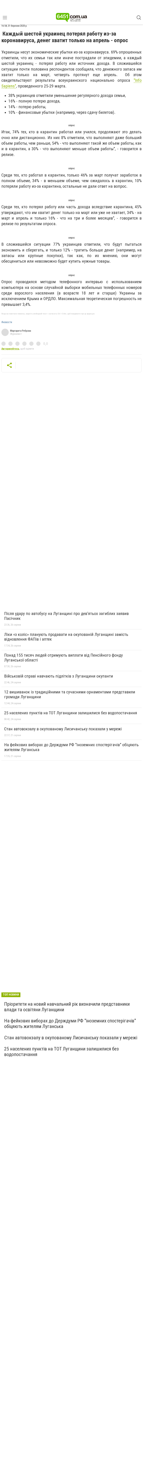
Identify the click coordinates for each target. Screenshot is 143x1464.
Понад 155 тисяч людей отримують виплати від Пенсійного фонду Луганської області (63, 658)
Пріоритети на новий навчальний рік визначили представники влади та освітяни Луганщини (67, 1006)
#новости (6, 322)
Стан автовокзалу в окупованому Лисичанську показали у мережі (63, 729)
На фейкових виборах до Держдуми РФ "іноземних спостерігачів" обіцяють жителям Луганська (71, 747)
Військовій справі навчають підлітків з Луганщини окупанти (58, 676)
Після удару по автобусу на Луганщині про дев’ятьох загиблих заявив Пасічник (66, 616)
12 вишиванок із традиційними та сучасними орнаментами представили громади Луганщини (69, 694)
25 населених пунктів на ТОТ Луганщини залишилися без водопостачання (70, 712)
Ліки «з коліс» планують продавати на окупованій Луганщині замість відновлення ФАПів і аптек (66, 637)
